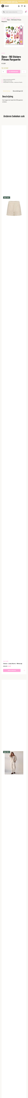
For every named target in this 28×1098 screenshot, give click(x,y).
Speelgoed (11, 18)
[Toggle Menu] (24, 6)
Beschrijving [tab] (6, 91)
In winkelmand (13, 71)
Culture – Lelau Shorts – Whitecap (12, 663)
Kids (6, 18)
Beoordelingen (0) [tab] (18, 91)
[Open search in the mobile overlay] (12, 12)
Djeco (3, 53)
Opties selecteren (12, 670)
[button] (21, 26)
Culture (5, 661)
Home (3, 18)
